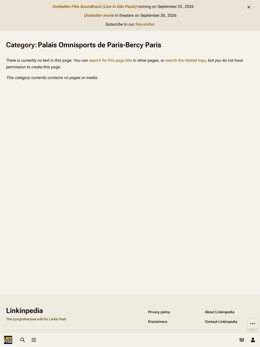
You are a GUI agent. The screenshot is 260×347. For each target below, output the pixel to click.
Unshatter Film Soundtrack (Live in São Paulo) (94, 6)
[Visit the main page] (8, 340)
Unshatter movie (99, 15)
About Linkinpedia (219, 312)
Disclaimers (157, 322)
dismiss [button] (249, 7)
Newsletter (144, 24)
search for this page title (110, 60)
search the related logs (185, 60)
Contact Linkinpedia (221, 322)
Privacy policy (159, 312)
